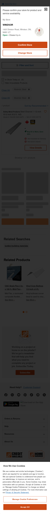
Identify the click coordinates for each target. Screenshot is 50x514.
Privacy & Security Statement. (17, 492)
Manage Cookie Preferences (24, 499)
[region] (25, 488)
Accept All (25, 507)
